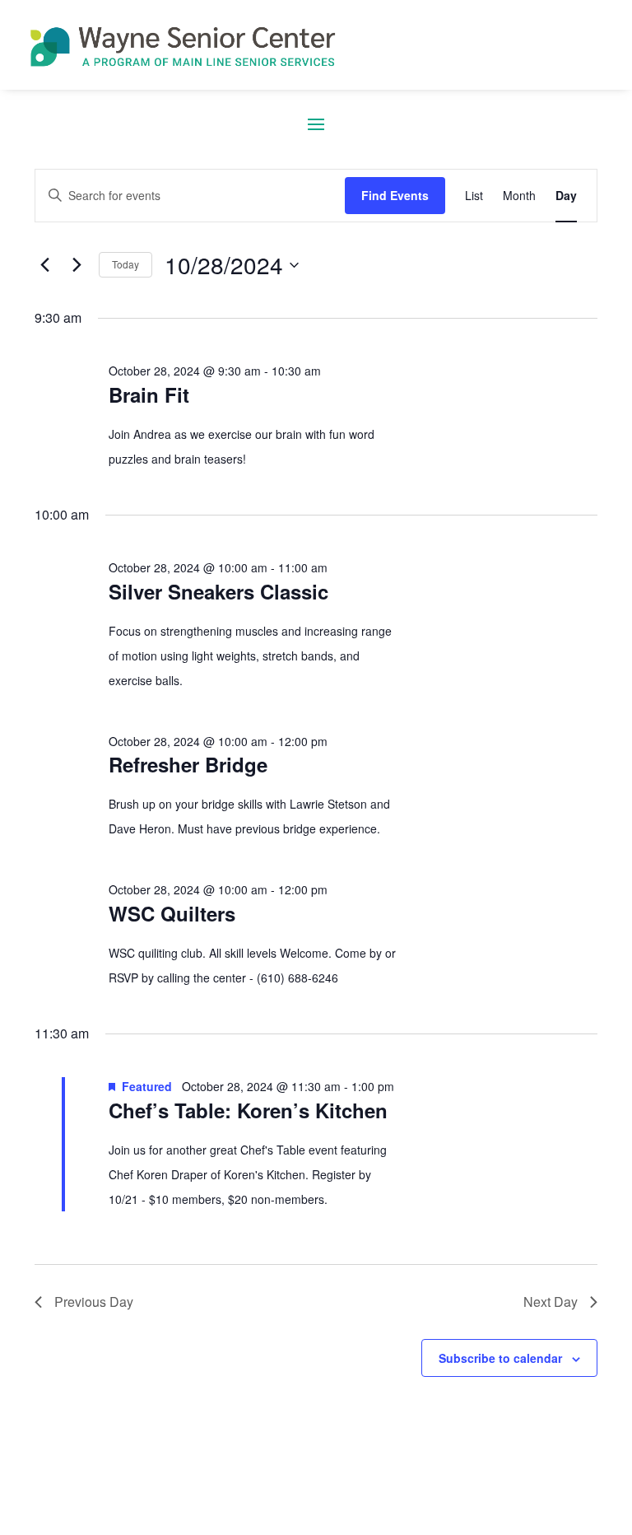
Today (125, 264)
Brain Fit (149, 394)
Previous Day (93, 1301)
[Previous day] (44, 265)
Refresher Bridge (188, 764)
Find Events (395, 195)
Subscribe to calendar (500, 1358)
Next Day (550, 1301)
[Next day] (76, 265)
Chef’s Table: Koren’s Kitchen (248, 1110)
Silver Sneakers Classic (218, 591)
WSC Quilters (172, 913)
